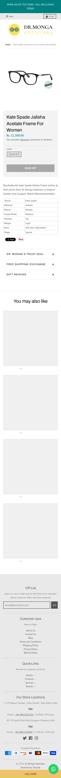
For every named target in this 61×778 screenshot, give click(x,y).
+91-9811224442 (24, 732)
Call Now (30, 774)
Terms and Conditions (30, 641)
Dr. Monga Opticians (35, 763)
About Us (30, 630)
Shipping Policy (30, 645)
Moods (29, 675)
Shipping (24, 139)
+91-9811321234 (24, 714)
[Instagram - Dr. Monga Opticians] (36, 738)
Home (7, 44)
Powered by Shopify (30, 767)
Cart (51, 16)
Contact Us (30, 634)
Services (29, 682)
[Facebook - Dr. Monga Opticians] (31, 738)
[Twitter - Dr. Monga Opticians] (25, 738)
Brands (29, 686)
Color (9, 149)
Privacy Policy (30, 649)
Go (54, 605)
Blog (30, 637)
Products (29, 678)
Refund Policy (30, 652)
